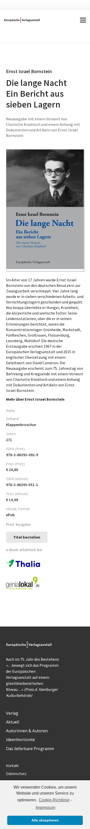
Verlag (12, 713)
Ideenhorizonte (20, 739)
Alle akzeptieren (45, 820)
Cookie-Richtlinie (54, 800)
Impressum (45, 807)
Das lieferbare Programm (30, 748)
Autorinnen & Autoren (27, 731)
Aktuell (12, 722)
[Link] (22, 20)
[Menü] (83, 20)
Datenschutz (16, 773)
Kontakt (12, 765)
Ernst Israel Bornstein (44, 399)
